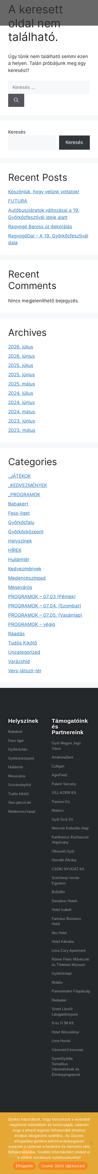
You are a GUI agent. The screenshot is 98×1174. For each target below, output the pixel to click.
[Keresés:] (49, 87)
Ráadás (16, 633)
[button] (71, 15)
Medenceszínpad (27, 578)
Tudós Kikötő (22, 643)
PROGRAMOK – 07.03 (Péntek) (42, 596)
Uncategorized (24, 652)
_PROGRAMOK (24, 494)
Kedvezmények (24, 568)
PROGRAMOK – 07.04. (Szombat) (44, 606)
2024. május (21, 411)
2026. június (21, 356)
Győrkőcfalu (21, 522)
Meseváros (20, 587)
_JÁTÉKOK (19, 476)
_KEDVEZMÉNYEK (27, 485)
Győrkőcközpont (26, 531)
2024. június (21, 402)
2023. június (21, 421)
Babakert (18, 504)
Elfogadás (24, 1166)
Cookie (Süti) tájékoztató (63, 1166)
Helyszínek (20, 541)
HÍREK (15, 550)
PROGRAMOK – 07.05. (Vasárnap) (45, 615)
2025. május (21, 384)
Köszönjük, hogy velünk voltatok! (43, 191)
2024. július (20, 393)
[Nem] (91, 1143)
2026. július (20, 347)
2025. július (20, 365)
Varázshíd (19, 661)
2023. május (21, 430)
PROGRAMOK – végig (31, 624)
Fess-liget (19, 513)
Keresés (17, 132)
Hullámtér (18, 559)
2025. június (21, 374)
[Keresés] (16, 100)
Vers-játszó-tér (24, 670)
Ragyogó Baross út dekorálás (40, 226)
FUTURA (17, 201)
